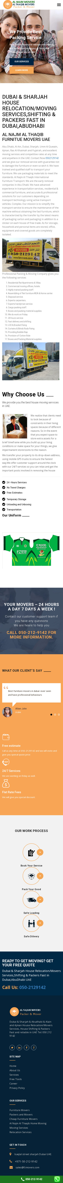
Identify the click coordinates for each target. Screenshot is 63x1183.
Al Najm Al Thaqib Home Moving (28, 1123)
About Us (15, 1070)
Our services (22, 61)
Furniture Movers (20, 1110)
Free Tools (16, 1079)
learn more (21, 70)
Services (14, 1074)
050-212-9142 (33, 1179)
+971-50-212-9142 (26, 1161)
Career (13, 1083)
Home (13, 1066)
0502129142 (52, 158)
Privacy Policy (17, 1088)
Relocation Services (21, 1132)
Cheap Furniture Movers (24, 1119)
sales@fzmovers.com (27, 1167)
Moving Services (19, 1127)
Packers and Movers (21, 1114)
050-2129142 (32, 987)
